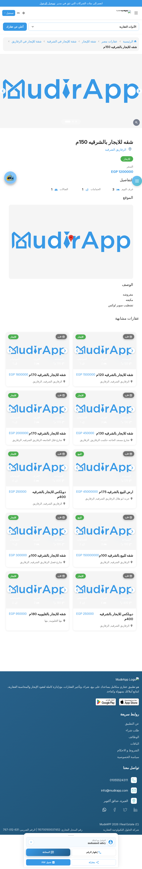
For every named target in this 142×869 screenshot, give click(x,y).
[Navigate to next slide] (139, 91)
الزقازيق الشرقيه (115, 149)
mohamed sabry (97, 843)
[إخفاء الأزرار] (31, 842)
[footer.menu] (137, 181)
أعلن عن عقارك (14, 26)
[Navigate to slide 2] (73, 121)
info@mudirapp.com (114, 790)
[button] (18, 13)
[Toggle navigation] (136, 13)
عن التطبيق (132, 723)
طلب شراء (132, 730)
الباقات (134, 743)
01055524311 (119, 780)
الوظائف (134, 737)
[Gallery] (71, 91)
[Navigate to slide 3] (76, 121)
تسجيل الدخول (47, 3)
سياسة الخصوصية (128, 757)
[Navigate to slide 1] (67, 121)
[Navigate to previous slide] (3, 91)
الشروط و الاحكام (128, 750)
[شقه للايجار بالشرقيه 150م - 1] (71, 91)
